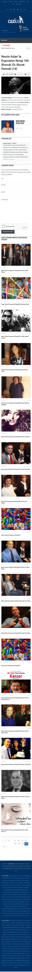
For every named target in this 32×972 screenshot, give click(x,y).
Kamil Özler (27, 944)
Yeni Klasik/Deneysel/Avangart (17, 915)
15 (22, 843)
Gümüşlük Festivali (16, 894)
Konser (23, 904)
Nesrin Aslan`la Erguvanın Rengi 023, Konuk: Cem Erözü (15, 601)
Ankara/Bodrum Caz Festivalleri (15, 880)
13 (15, 843)
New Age (29, 908)
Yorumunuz (4, 199)
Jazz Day (26, 901)
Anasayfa (5, 1)
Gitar (28, 892)
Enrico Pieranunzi (16, 934)
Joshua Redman (15, 944)
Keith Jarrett (4, 946)
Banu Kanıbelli (15, 925)
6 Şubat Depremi (13, 875)
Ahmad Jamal (12, 920)
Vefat (4, 915)
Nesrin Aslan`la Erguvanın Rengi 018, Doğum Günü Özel (16, 764)
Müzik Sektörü (23, 908)
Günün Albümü (24, 894)
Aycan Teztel (18, 922)
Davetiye (19, 885)
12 (25, 840)
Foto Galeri (18, 4)
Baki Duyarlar (8, 925)
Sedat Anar (24, 958)
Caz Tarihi (7, 885)
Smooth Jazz (19, 913)
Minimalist (17, 908)
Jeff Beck (19, 941)
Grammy (9, 894)
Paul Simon (15, 955)
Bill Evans (28, 925)
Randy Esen (27, 955)
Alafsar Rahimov (19, 920)
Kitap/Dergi (5, 904)
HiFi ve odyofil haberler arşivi (9, 48)
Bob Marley (10, 927)
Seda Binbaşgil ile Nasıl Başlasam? (14, 958)
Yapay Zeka (8, 915)
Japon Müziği (21, 901)
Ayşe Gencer (24, 922)
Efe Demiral (19, 932)
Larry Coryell (9, 948)
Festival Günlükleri (19, 887)
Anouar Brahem (26, 920)
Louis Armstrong (15, 948)
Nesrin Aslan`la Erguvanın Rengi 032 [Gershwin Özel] (15, 304)
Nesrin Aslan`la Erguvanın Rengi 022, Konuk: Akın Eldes (15, 633)
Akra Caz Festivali (25, 878)
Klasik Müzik (22, 1)
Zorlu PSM (26, 915)
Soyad (3, 185)
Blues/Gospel (12, 882)
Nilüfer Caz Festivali (7, 911)
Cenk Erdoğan (27, 927)
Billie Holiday (4, 927)
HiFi (13, 4)
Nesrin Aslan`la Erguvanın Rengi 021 (10, 665)
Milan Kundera (12, 951)
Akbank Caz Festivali (17, 878)
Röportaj (14, 913)
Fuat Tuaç (17, 937)
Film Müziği (26, 887)
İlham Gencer (18, 939)
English (9, 887)
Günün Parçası (9, 897)
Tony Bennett (20, 962)
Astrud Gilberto (12, 922)
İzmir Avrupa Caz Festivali (12, 901)
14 (19, 843)
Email (3, 192)
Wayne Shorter (24, 965)
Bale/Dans (27, 880)
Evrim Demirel (24, 934)
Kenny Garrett (17, 946)
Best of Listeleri (5, 882)
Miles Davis (18, 951)
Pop (15, 911)
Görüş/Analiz (4, 894)
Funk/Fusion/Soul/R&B (7, 892)
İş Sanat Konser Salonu (9, 899)
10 (18, 840)
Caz (16, 882)
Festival (12, 887)
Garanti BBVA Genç (16, 892)
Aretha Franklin (5, 922)
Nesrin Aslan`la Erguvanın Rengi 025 (10, 535)
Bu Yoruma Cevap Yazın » (8, 159)
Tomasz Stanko (14, 962)
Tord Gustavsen (27, 962)
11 (22, 840)
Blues (28, 1)
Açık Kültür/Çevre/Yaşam (22, 875)
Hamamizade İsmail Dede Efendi (8, 939)
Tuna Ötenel (5, 965)
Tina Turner (8, 962)
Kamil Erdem (21, 944)
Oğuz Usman (23, 953)
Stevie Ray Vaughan (17, 960)
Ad (2, 178)
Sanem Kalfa (4, 958)
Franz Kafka (12, 937)
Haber (14, 897)
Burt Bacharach (16, 927)
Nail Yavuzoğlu (24, 951)
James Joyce (13, 941)
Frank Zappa (7, 937)
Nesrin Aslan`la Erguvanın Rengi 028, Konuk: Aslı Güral (15, 436)
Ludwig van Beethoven (24, 948)
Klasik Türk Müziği (18, 904)
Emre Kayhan (9, 934)
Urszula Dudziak (17, 965)
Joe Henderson (25, 941)
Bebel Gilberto (22, 925)
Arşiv (23, 880)
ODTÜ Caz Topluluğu (16, 953)
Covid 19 (14, 885)
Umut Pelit (10, 965)
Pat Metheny (9, 955)
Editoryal (23, 885)
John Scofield (8, 944)
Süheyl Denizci (25, 960)
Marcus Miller (5, 951)
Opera (12, 911)
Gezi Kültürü (23, 892)
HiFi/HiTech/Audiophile (21, 897)
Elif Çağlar (25, 932)
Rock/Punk (9, 913)
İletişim (16, 1)
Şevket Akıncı (10, 960)
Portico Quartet (21, 955)
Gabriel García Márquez (25, 937)
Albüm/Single (5, 880)
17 (3, 847)
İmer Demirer (24, 939)
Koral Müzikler (21, 906)
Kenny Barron (11, 946)
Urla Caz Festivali (25, 913)
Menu (5, 40)
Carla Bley (22, 927)
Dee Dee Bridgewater (11, 932)
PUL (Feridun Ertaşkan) (21, 911)
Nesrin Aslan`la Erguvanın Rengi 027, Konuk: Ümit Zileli (15, 469)
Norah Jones (8, 953)
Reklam (10, 1)
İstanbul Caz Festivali (19, 899)
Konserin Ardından (14, 906)
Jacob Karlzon (8, 941)
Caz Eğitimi (20, 882)
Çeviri (11, 885)
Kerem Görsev (24, 946)
